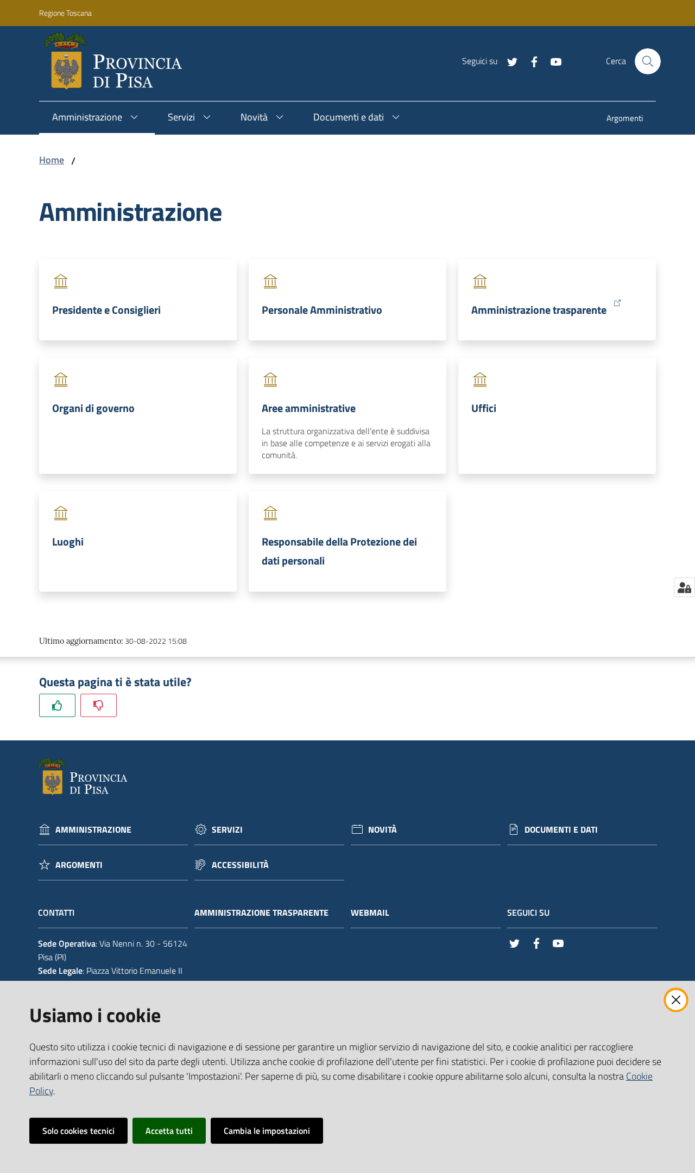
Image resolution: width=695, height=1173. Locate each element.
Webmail (370, 912)
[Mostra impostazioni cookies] (684, 587)
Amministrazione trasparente (538, 309)
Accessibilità (240, 865)
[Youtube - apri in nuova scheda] (552, 60)
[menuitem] (624, 119)
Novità (382, 829)
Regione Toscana (65, 12)
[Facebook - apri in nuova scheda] (530, 60)
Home (51, 160)
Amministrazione (93, 829)
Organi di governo (93, 408)
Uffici (483, 408)
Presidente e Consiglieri (106, 309)
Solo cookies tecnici (78, 1130)
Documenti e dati (561, 829)
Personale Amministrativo (322, 309)
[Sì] (57, 705)
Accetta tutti (169, 1130)
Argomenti (79, 865)
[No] (98, 705)
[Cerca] (648, 61)
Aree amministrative (309, 408)
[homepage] (117, 61)
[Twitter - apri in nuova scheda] (508, 60)
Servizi (227, 829)
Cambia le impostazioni (267, 1130)
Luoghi (68, 541)
